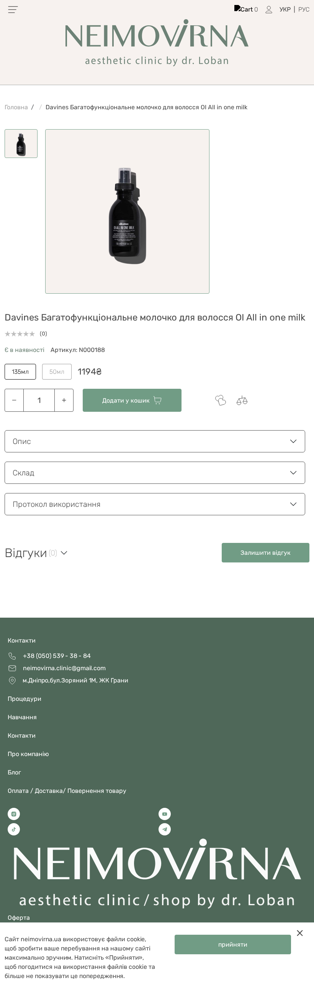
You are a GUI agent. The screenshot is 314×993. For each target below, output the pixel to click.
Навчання (22, 717)
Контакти (22, 640)
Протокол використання (56, 504)
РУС (303, 9)
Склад (23, 472)
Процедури (24, 698)
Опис (22, 441)
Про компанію (28, 754)
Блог (14, 772)
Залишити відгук (265, 552)
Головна (16, 107)
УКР (285, 9)
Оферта (19, 917)
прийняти (232, 944)
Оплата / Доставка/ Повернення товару (67, 790)
